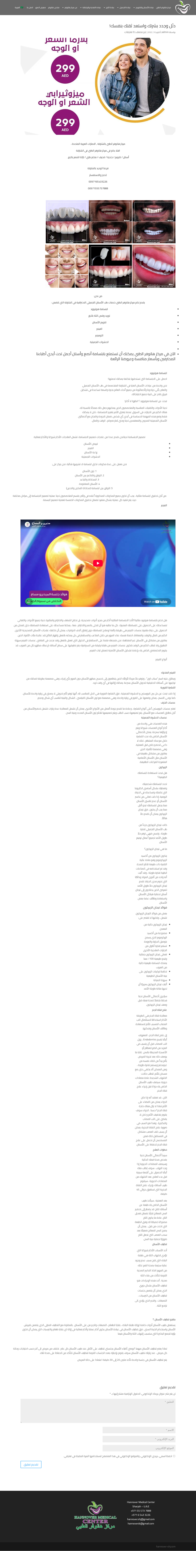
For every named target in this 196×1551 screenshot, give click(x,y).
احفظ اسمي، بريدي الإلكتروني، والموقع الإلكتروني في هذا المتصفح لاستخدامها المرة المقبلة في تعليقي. (118, 1456)
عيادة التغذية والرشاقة (92, 7)
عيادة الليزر (110, 7)
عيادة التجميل (125, 7)
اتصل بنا (30, 7)
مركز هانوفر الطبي (163, 7)
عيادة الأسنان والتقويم (145, 7)
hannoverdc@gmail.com (141, 1523)
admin (165, 32)
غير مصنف (141, 32)
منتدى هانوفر (53, 7)
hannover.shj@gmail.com (141, 1519)
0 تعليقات (129, 32)
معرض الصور (40, 7)
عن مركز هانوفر (71, 7)
